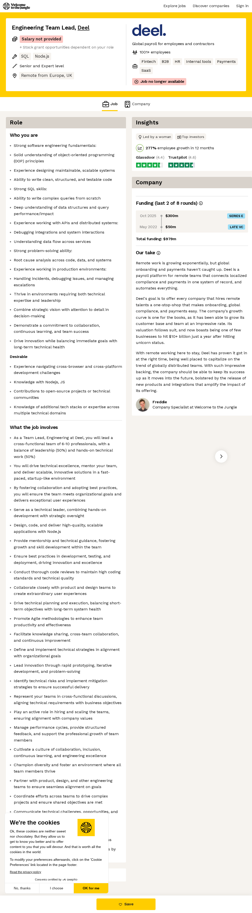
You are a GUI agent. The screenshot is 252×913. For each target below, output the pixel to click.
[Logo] (16, 6)
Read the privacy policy (25, 872)
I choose (56, 888)
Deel (83, 27)
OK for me (91, 888)
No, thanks (22, 888)
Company (141, 103)
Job (114, 103)
